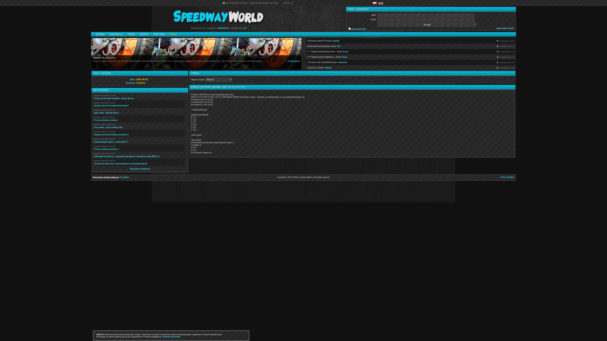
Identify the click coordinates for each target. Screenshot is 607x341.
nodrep (328, 68)
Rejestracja (116, 34)
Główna (100, 34)
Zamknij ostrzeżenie (171, 337)
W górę (511, 177)
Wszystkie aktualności (140, 169)
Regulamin (159, 34)
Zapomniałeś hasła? (505, 28)
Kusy (345, 52)
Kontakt (144, 34)
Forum (173, 34)
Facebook (124, 177)
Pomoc (131, 34)
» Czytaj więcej (293, 61)
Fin (338, 46)
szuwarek (342, 62)
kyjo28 (336, 41)
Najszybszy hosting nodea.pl (106, 177)
